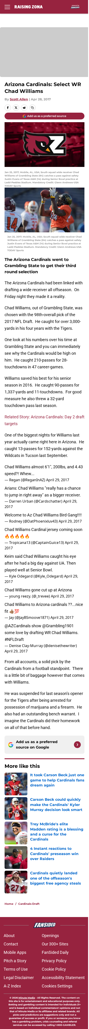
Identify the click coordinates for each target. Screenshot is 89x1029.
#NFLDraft (14, 639)
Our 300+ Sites (55, 944)
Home (9, 903)
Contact (11, 944)
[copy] (32, 107)
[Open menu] (7, 7)
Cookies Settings (57, 986)
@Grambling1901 (58, 625)
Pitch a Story (15, 960)
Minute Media (26, 997)
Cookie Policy (54, 969)
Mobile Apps (15, 952)
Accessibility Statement (63, 977)
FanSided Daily (55, 952)
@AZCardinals (18, 625)
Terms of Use (16, 969)
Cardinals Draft (28, 903)
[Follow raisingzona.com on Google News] (77, 744)
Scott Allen (19, 99)
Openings (50, 935)
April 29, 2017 (57, 479)
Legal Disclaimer (19, 977)
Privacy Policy (54, 960)
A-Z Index (12, 986)
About (9, 935)
